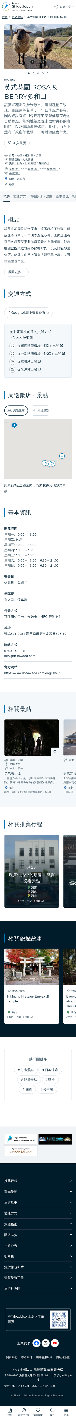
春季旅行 (14, 169)
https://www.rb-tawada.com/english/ (31, 673)
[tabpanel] (38, 488)
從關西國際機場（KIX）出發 (38, 345)
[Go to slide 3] (38, 73)
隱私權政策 (63, 1357)
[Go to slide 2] (33, 73)
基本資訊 (62, 196)
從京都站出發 (27, 361)
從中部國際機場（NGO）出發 (39, 353)
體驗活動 (14, 159)
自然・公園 (16, 155)
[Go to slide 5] (47, 73)
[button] (32, 61)
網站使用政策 (44, 1357)
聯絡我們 (26, 1357)
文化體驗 (27, 159)
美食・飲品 (16, 163)
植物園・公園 (33, 155)
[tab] (16, 410)
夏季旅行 (33, 169)
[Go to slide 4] (43, 73)
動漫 (12, 184)
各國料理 (44, 163)
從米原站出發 (27, 369)
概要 (6, 196)
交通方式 (19, 196)
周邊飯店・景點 (41, 196)
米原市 (21, 179)
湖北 (12, 179)
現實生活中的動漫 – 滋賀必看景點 (32, 877)
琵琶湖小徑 (12, 773)
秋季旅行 (52, 169)
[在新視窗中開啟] (21, 1139)
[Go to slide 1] (28, 73)
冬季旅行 (14, 173)
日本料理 (30, 163)
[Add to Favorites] (9, 143)
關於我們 (11, 1357)
